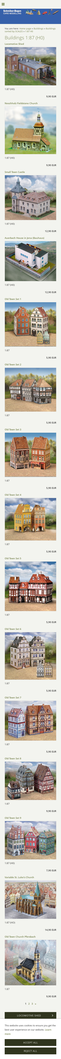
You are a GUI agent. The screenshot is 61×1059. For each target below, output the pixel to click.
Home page (25, 28)
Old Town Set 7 (13, 697)
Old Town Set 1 (13, 299)
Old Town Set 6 (13, 628)
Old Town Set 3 (13, 429)
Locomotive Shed (14, 43)
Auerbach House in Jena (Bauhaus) (24, 237)
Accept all (30, 1042)
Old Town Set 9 (13, 817)
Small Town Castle (15, 172)
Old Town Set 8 (13, 758)
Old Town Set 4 (13, 494)
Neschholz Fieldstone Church (21, 103)
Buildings (38, 28)
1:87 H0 (29, 31)
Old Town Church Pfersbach (20, 936)
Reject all (30, 1050)
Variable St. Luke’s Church (19, 877)
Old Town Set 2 (13, 364)
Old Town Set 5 (13, 558)
